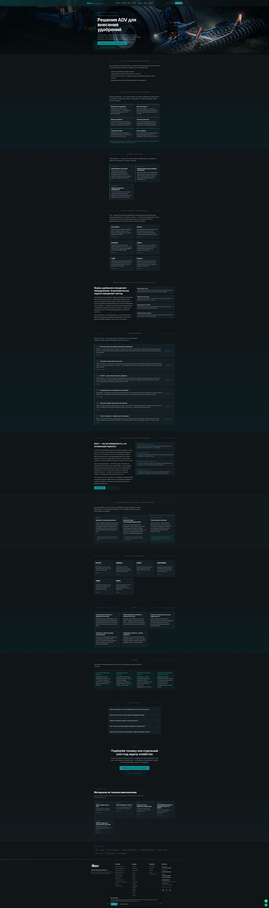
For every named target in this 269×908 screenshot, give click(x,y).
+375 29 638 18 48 (166, 871)
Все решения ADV (122, 853)
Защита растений (119, 870)
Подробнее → (168, 350)
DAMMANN (134, 868)
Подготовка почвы (119, 879)
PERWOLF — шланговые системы (129, 850)
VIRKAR (133, 879)
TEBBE (133, 872)
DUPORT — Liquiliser (99, 850)
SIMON (133, 878)
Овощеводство (118, 874)
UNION (133, 876)
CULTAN (117, 883)
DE (170, 3)
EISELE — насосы (99, 853)
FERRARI (134, 889)
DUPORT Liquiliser (100, 487)
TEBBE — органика (162, 850)
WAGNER (134, 887)
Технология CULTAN (112, 487)
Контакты (151, 868)
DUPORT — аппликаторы (113, 850)
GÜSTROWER (135, 870)
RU (167, 3)
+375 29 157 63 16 (166, 875)
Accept (114, 904)
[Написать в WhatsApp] (266, 901)
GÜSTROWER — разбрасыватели (147, 850)
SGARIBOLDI (135, 885)
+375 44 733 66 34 (166, 868)
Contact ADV (178, 3)
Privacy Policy (137, 901)
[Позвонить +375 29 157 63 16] (266, 905)
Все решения (118, 885)
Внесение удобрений (120, 868)
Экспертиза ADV (153, 874)
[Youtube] (170, 890)
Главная (99, 12)
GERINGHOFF (135, 881)
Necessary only (124, 904)
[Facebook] (166, 890)
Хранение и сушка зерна (121, 881)
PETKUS (134, 866)
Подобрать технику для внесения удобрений (112, 43)
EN (172, 3)
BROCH (133, 891)
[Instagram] (163, 890)
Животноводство (119, 876)
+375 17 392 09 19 (166, 877)
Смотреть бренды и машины (108, 47)
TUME (133, 893)
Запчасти (151, 870)
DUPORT (134, 874)
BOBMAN (134, 895)
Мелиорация (118, 878)
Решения (104, 12)
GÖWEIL (134, 883)
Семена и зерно (119, 866)
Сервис (151, 872)
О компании (152, 866)
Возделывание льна (119, 872)
